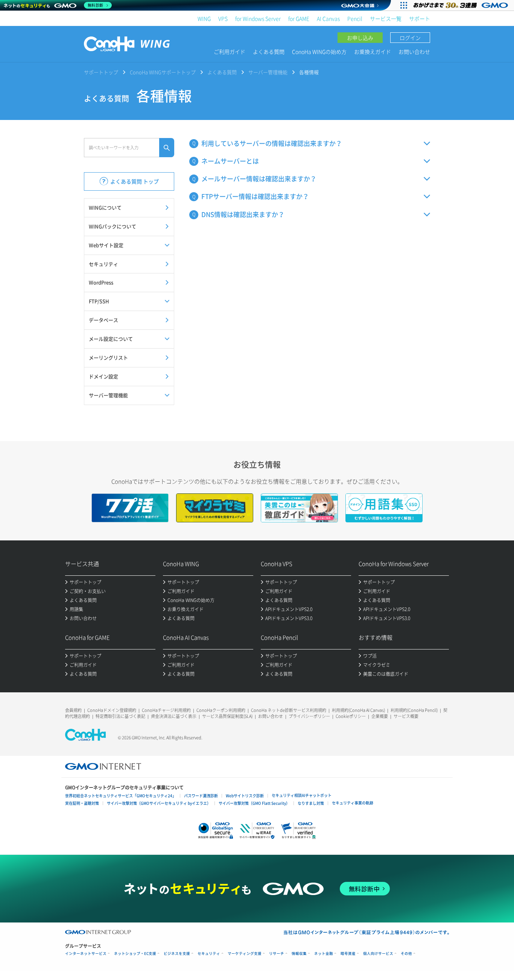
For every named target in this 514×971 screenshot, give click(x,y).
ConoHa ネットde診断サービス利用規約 (288, 710)
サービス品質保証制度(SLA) (227, 716)
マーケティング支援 (245, 953)
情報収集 (299, 953)
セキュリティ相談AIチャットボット (302, 795)
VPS (223, 18)
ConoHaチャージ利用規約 (166, 710)
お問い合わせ (414, 51)
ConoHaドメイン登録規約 (111, 710)
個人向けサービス (378, 953)
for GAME (298, 18)
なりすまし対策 (311, 803)
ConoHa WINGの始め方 (319, 51)
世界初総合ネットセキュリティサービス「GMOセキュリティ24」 (120, 795)
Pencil (354, 18)
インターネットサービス (85, 953)
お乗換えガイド (372, 51)
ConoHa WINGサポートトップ (163, 72)
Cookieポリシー (351, 716)
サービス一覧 (385, 18)
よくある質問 (268, 51)
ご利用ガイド (229, 51)
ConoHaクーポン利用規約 (220, 710)
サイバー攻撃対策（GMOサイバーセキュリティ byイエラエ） (159, 803)
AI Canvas (328, 18)
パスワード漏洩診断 (201, 795)
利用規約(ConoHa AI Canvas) (358, 710)
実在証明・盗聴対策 (82, 803)
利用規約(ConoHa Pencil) (414, 710)
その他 (406, 953)
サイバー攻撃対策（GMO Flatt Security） (254, 803)
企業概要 (379, 716)
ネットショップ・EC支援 (135, 953)
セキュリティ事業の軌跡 (352, 803)
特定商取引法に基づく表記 (120, 716)
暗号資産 (348, 953)
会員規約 (73, 710)
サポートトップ (101, 72)
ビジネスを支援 (177, 953)
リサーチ (276, 953)
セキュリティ (209, 953)
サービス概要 (406, 716)
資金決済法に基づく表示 (173, 716)
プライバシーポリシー (309, 716)
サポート (419, 18)
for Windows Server (258, 18)
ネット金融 (323, 953)
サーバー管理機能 (267, 72)
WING (204, 18)
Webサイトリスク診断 (245, 795)
